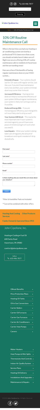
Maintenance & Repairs (19, 382)
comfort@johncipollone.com (15, 248)
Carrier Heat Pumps (18, 327)
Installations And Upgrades (21, 377)
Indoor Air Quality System (20, 363)
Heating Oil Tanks (17, 298)
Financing (20, 14)
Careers (13, 331)
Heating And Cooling (11, 213)
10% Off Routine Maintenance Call (23, 30)
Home (10, 30)
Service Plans (15, 368)
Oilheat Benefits (17, 289)
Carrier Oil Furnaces (18, 312)
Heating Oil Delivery (18, 373)
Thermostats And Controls (21, 359)
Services (6, 216)
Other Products (28, 213)
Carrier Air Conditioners (20, 322)
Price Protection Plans (19, 294)
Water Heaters (16, 349)
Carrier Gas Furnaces (18, 317)
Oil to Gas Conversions (19, 303)
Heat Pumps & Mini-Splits (20, 354)
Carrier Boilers (16, 308)
